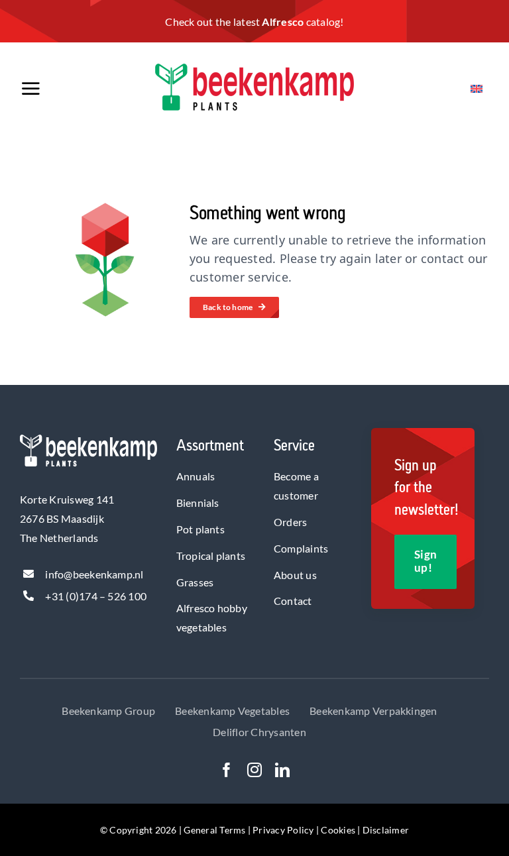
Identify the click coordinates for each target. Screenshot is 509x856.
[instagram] (254, 770)
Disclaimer (386, 829)
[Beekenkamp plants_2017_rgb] (254, 68)
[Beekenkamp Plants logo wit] (88, 439)
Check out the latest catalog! (254, 21)
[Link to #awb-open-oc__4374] (61, 88)
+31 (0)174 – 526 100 (95, 596)
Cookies (338, 829)
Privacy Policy (283, 829)
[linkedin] (282, 770)
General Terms (214, 829)
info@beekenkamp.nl (94, 574)
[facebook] (226, 770)
